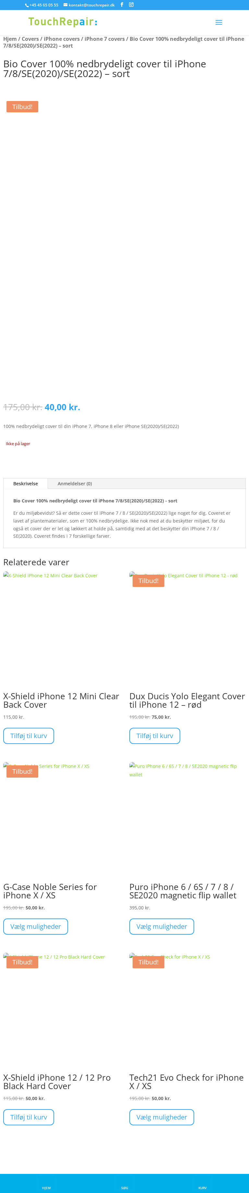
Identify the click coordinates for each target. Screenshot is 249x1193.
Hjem (10, 38)
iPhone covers (62, 38)
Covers (30, 38)
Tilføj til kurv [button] (28, 735)
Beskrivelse (25, 483)
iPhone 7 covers (105, 38)
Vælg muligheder (35, 926)
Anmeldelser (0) (75, 483)
